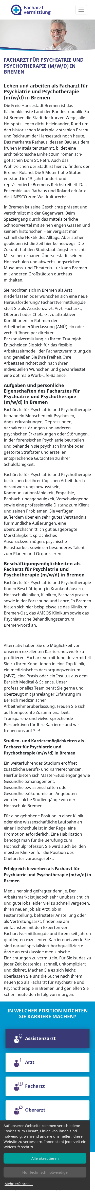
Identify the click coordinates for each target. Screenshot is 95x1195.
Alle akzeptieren (45, 1158)
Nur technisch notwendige (45, 1172)
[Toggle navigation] (81, 10)
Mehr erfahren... (19, 1183)
